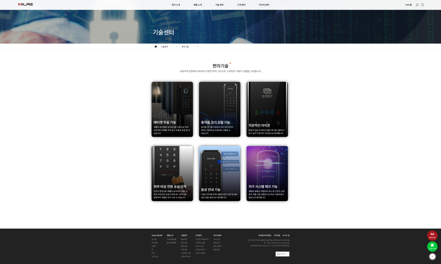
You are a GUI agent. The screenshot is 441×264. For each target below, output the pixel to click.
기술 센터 (219, 4)
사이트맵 (277, 235)
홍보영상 (216, 250)
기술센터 (164, 46)
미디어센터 (217, 235)
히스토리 (155, 243)
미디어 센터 (264, 4)
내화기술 (184, 250)
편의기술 (185, 46)
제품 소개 (198, 4)
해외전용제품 (171, 243)
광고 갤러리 (217, 246)
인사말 (154, 239)
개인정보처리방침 (265, 235)
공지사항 (216, 239)
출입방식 (184, 239)
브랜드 (154, 246)
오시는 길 (155, 256)
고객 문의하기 (200, 250)
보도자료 (216, 243)
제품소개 (170, 235)
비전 (153, 253)
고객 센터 (241, 4)
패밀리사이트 (282, 254)
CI (152, 250)
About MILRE (157, 235)
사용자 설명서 (200, 253)
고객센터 (198, 235)
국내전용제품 (171, 239)
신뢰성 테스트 (186, 256)
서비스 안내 (199, 246)
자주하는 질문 (200, 243)
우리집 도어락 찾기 (202, 239)
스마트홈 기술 (186, 253)
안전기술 (184, 243)
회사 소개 (176, 4)
